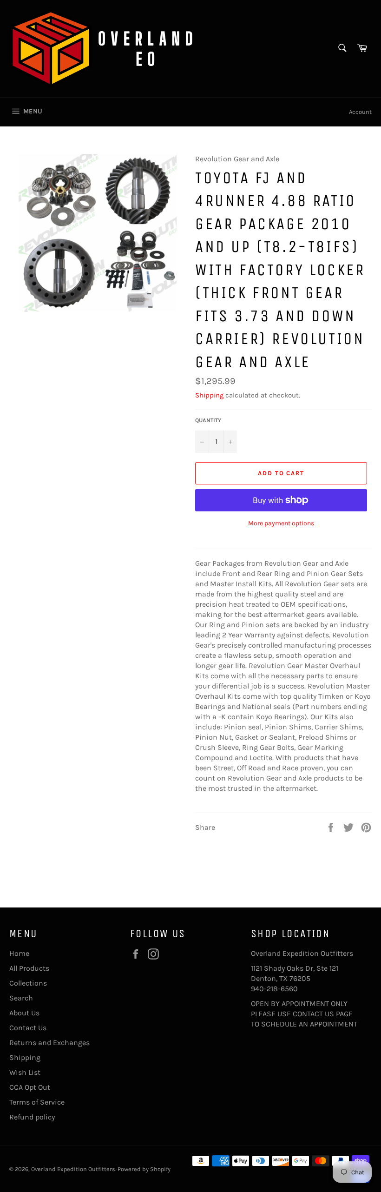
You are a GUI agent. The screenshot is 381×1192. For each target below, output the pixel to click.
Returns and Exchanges (49, 1042)
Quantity (208, 420)
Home (19, 953)
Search (21, 997)
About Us (24, 1012)
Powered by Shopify (144, 1169)
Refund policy (32, 1117)
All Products (29, 968)
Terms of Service (37, 1102)
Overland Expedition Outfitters (73, 1169)
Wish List (24, 1072)
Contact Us (27, 1027)
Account (360, 111)
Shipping (209, 395)
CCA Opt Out (29, 1087)
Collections (28, 983)
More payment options (281, 523)
